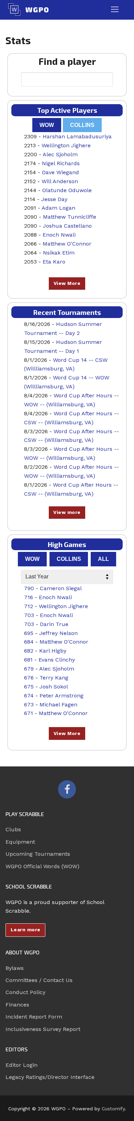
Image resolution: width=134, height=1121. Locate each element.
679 (29, 668)
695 (28, 633)
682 (28, 650)
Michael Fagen (58, 704)
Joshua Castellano (67, 225)
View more (67, 512)
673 (29, 704)
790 (29, 588)
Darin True (54, 624)
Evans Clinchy (56, 659)
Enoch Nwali (59, 234)
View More (67, 283)
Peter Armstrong (61, 695)
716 (28, 597)
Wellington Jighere (66, 145)
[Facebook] (67, 789)
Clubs (13, 829)
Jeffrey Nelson (58, 633)
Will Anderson (60, 181)
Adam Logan (58, 208)
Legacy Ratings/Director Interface (49, 1077)
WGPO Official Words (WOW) (42, 866)
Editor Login (21, 1065)
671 (28, 713)
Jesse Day (54, 199)
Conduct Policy (25, 992)
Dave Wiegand (60, 172)
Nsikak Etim (59, 252)
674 (29, 695)
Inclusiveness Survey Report (42, 1029)
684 (29, 641)
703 (29, 615)
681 (28, 659)
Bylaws (14, 968)
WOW (47, 125)
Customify (113, 1108)
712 (28, 606)
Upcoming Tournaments (37, 854)
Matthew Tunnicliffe (69, 217)
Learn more (26, 929)
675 (29, 686)
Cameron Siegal (61, 588)
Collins (82, 125)
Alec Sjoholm (60, 154)
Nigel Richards (61, 163)
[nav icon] (115, 9)
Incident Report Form (33, 1016)
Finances (17, 1004)
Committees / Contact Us (38, 980)
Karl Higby (52, 650)
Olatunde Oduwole (67, 190)
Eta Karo (54, 261)
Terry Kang (54, 677)
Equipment (20, 842)
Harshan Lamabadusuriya (77, 136)
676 (29, 677)
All (103, 559)
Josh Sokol (54, 686)
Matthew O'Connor (67, 243)
